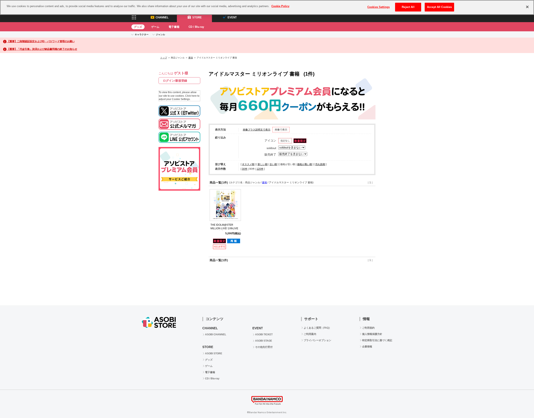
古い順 (273, 164)
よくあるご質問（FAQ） (317, 327)
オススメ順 (248, 164)
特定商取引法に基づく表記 (377, 340)
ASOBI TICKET (264, 334)
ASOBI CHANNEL (215, 334)
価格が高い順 (304, 164)
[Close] (527, 6)
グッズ (138, 26)
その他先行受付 (264, 347)
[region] (267, 7)
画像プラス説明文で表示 (256, 129)
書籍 (190, 57)
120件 (260, 168)
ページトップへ (520, 404)
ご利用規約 (368, 327)
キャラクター (142, 34)
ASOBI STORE (213, 353)
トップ (163, 57)
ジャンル (160, 34)
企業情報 (367, 346)
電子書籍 (174, 26)
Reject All (408, 7)
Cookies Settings (378, 7)
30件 (244, 168)
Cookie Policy (280, 6)
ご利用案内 (310, 334)
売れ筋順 (320, 164)
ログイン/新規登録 (175, 80)
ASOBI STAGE (263, 340)
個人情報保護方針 (372, 334)
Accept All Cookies (439, 7)
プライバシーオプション (317, 340)
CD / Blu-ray (196, 26)
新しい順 (263, 164)
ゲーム (155, 26)
